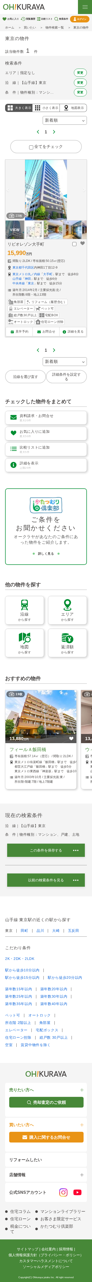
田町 (24, 931)
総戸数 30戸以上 (54, 1037)
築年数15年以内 (18, 989)
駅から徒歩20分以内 (65, 977)
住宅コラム (20, 1211)
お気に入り (13, 19)
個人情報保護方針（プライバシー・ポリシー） (46, 1255)
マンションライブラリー (62, 1211)
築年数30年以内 (53, 996)
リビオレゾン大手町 (25, 244)
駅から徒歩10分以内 (22, 970)
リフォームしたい (25, 1160)
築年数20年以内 (53, 989)
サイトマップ (27, 1249)
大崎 (56, 931)
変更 (80, 72)
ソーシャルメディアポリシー (46, 1267)
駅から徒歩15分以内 (22, 977)
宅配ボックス (47, 1030)
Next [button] (84, 190)
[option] (46, 190)
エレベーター (16, 1030)
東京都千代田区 (23, 267)
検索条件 (63, 19)
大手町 (47, 274)
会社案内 (48, 1249)
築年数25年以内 (18, 996)
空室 (9, 1045)
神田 (28, 279)
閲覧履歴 (30, 19)
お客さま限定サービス (60, 1219)
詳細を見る (76, 331)
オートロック (39, 1015)
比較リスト (47, 19)
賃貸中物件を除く (36, 1045)
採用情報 (66, 1249)
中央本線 (19, 283)
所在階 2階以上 (18, 1023)
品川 (40, 931)
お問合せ (48, 331)
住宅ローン (20, 1219)
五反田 (73, 931)
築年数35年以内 (18, 1004)
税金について (20, 1229)
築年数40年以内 (53, 1004)
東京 (31, 283)
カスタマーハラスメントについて (46, 1261)
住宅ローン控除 (18, 1037)
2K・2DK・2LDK (19, 959)
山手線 (17, 279)
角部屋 (45, 1023)
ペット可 (12, 1015)
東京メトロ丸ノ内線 (26, 274)
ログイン (81, 19)
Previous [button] (7, 190)
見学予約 (22, 331)
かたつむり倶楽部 (56, 1226)
